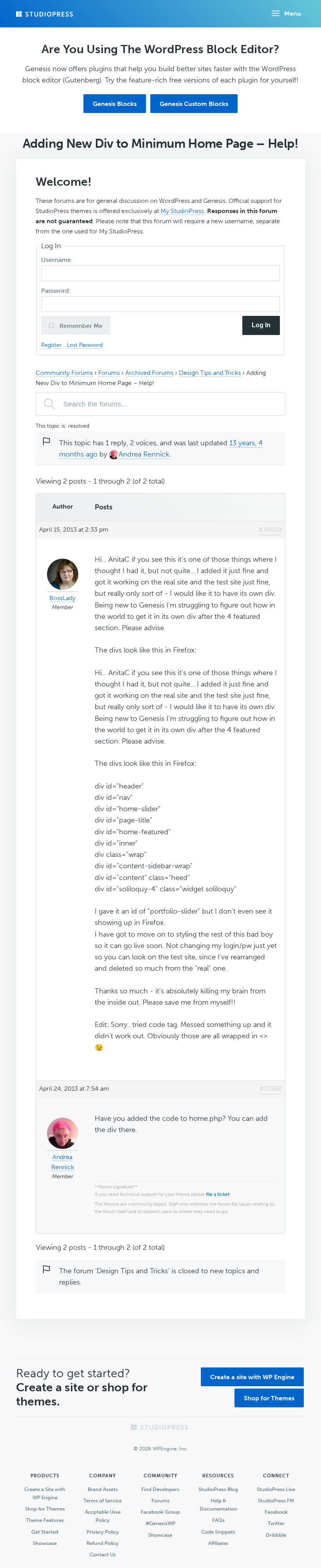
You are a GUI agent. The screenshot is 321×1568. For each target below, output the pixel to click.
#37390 (270, 1088)
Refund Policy (103, 1543)
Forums (109, 372)
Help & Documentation (218, 1505)
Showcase (45, 1543)
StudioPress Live (276, 1489)
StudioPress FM (276, 1500)
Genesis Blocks (115, 104)
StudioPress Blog (218, 1489)
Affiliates (218, 1543)
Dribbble (276, 1535)
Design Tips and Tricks (210, 372)
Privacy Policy (103, 1532)
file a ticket (217, 1194)
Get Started (44, 1532)
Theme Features (45, 1520)
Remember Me (80, 326)
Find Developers (160, 1489)
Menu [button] (292, 13)
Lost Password (85, 344)
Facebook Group (160, 1512)
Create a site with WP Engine (252, 1377)
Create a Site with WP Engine (44, 1493)
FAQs (218, 1520)
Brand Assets (103, 1489)
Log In (261, 325)
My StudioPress (182, 211)
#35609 (270, 529)
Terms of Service (102, 1500)
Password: (56, 290)
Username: (57, 259)
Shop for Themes (269, 1398)
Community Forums (64, 372)
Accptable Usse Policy (103, 1516)
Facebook (276, 1512)
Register (52, 344)
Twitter (276, 1523)
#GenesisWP (160, 1523)
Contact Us (103, 1554)
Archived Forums (149, 372)
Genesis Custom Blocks (194, 104)
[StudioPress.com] (45, 14)
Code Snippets (218, 1532)
